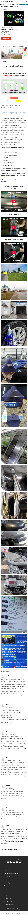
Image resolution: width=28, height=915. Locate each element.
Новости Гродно (8, 867)
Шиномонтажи (8, 886)
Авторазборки (7, 883)
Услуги (13, 913)
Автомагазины (8, 879)
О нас (5, 895)
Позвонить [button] (6, 38)
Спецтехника (7, 892)
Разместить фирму (9, 904)
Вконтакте (18, 180)
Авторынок (20, 913)
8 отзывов (17, 6)
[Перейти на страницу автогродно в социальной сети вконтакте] (14, 862)
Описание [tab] (4, 61)
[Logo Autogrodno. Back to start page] (7, 1)
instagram (3, 42)
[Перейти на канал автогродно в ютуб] (20, 862)
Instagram (3, 181)
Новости (7, 913)
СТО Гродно (7, 876)
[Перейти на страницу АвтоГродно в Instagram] (8, 862)
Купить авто (7, 870)
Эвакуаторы (7, 889)
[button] (24, 2)
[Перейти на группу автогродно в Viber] (17, 862)
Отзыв (2, 698)
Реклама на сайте (8, 901)
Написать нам (7, 898)
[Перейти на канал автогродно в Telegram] (11, 862)
